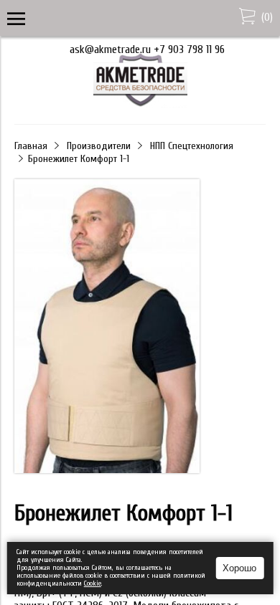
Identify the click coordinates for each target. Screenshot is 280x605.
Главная (30, 146)
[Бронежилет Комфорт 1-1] (107, 327)
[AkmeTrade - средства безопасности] (140, 103)
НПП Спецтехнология (191, 146)
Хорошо (239, 568)
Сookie (92, 583)
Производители (99, 146)
